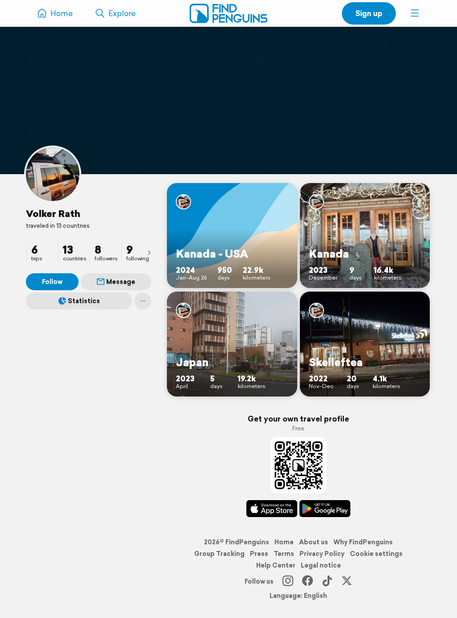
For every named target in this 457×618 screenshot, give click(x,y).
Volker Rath (53, 213)
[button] (415, 13)
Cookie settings (376, 553)
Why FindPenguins (363, 542)
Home (284, 542)
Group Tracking (219, 553)
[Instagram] (288, 581)
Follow (52, 281)
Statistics (84, 300)
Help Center (275, 565)
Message (120, 281)
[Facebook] (307, 581)
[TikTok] (327, 581)
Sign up (368, 13)
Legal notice (321, 565)
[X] (346, 581)
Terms (284, 553)
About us (313, 542)
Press (259, 553)
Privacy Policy (322, 553)
